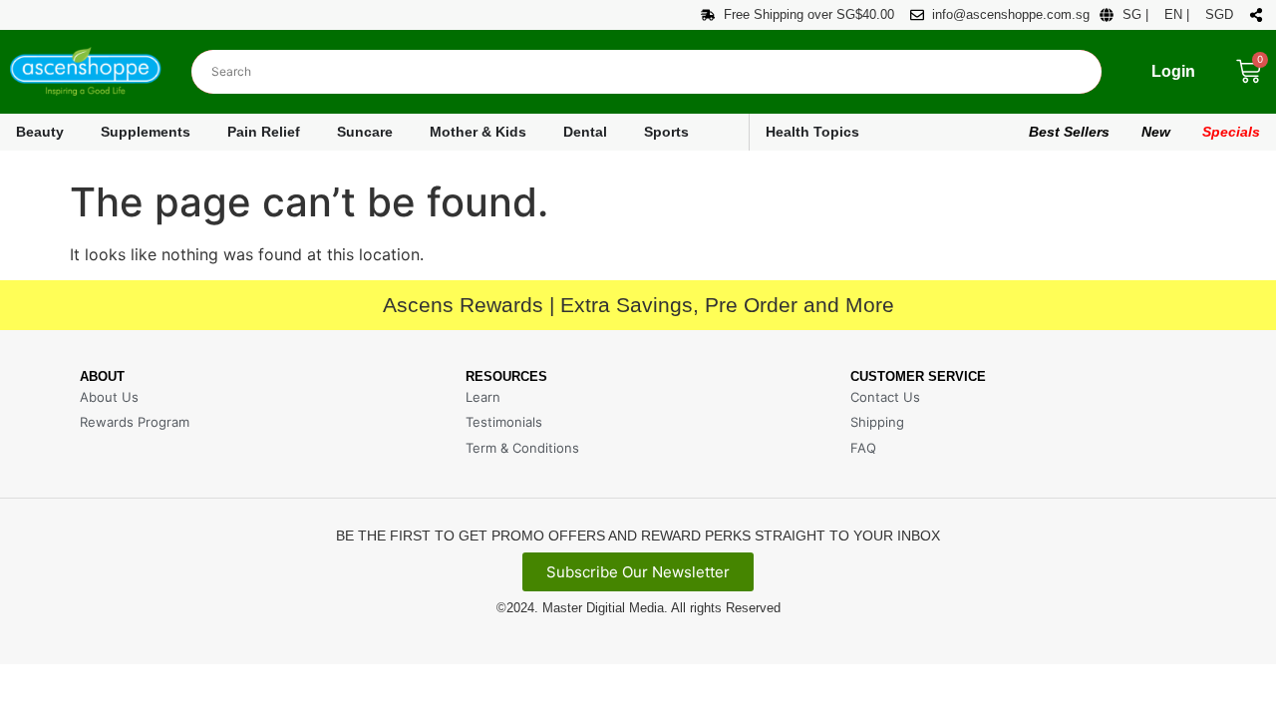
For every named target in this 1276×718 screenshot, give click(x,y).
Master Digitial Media (603, 607)
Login (1173, 71)
